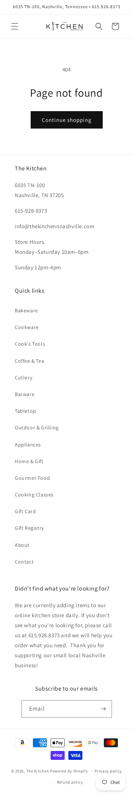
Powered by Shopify (69, 770)
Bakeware (26, 310)
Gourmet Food (32, 478)
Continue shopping (67, 119)
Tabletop (25, 411)
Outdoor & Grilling (37, 427)
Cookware (27, 327)
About (22, 545)
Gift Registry (29, 528)
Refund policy (70, 782)
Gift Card (25, 511)
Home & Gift (29, 461)
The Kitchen (38, 770)
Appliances (28, 444)
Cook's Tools (30, 343)
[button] (15, 26)
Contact (24, 561)
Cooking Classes (34, 494)
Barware (24, 394)
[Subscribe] (103, 709)
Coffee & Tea (29, 361)
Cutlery (23, 377)
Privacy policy (108, 771)
